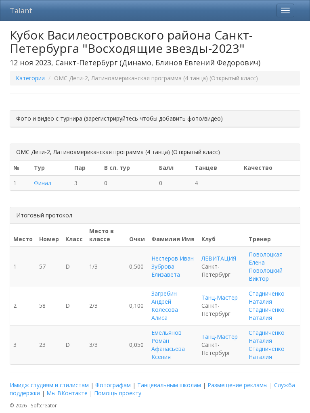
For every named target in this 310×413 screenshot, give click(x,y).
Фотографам (113, 385)
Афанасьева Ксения (168, 353)
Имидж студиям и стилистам (49, 385)
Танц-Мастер (219, 297)
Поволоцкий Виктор (266, 274)
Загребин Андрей (164, 297)
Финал (42, 183)
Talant (21, 10)
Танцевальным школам (169, 385)
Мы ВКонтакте (67, 393)
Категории (30, 78)
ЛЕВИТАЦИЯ (218, 258)
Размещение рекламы (237, 385)
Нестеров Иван (172, 258)
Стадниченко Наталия (267, 297)
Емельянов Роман (166, 336)
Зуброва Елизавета (165, 270)
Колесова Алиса (164, 313)
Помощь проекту (117, 393)
